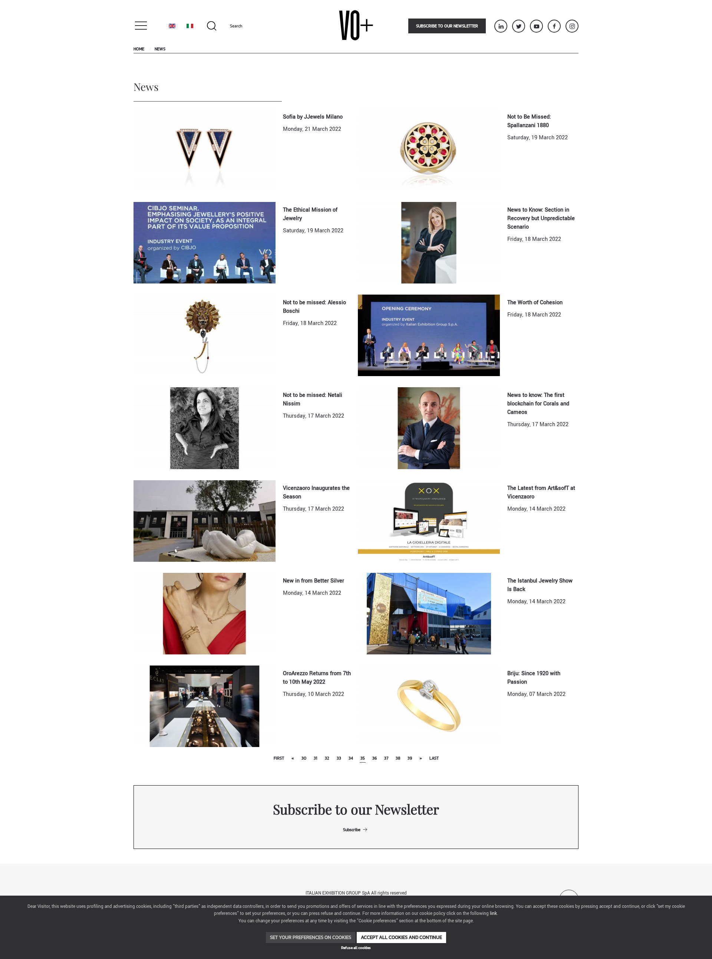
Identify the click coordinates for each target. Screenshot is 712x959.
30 (303, 758)
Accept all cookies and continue (401, 937)
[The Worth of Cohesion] (429, 335)
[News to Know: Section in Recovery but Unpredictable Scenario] (429, 242)
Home (139, 49)
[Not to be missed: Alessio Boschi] (205, 335)
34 (351, 758)
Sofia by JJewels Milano (313, 117)
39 (410, 758)
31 (315, 758)
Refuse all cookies (356, 947)
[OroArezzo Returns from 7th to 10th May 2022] (205, 706)
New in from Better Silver (313, 581)
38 (398, 758)
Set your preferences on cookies (310, 937)
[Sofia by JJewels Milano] (205, 149)
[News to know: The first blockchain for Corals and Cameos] (429, 428)
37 (386, 758)
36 (374, 758)
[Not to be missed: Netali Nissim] (205, 428)
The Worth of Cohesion (535, 302)
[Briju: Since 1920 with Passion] (429, 706)
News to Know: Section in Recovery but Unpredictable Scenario (541, 218)
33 (339, 758)
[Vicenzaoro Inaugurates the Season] (205, 521)
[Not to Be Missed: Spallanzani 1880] (429, 149)
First (279, 758)
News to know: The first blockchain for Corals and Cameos (538, 403)
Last (434, 758)
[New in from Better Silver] (205, 613)
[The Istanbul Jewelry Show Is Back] (429, 613)
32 (327, 758)
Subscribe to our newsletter (447, 26)
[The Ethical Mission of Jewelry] (205, 242)
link (493, 913)
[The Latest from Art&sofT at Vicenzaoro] (429, 521)
